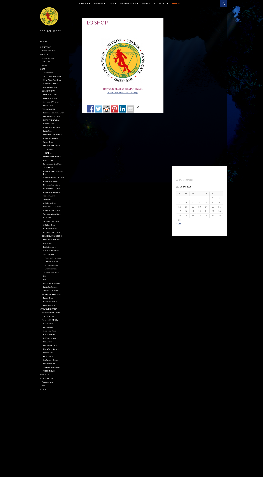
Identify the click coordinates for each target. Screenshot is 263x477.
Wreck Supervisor (51, 265)
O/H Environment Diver (52, 156)
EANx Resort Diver (50, 301)
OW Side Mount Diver (51, 116)
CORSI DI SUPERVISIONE (52, 236)
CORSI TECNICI (48, 167)
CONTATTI (146, 4)
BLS (44, 276)
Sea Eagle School (49, 364)
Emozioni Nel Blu (50, 345)
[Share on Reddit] (106, 109)
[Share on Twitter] (98, 109)
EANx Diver (47, 131)
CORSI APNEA (47, 72)
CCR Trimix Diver (49, 203)
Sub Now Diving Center (52, 367)
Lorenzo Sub (48, 353)
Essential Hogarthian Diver (53, 113)
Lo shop (176, 4)
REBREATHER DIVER (51, 145)
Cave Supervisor (51, 269)
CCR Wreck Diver (50, 228)
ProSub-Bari (48, 356)
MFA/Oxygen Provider (51, 283)
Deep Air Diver (48, 124)
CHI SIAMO (98, 4)
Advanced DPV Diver (50, 181)
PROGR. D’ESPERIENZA (51, 294)
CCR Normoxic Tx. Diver (52, 188)
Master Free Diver (50, 87)
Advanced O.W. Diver (51, 102)
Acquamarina (48, 327)
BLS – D (46, 280)
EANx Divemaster (49, 247)
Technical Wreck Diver (52, 214)
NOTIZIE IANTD (160, 4)
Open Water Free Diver (52, 80)
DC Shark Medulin (50, 338)
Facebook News (47, 382)
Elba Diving (47, 342)
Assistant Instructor (51, 250)
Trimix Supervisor (51, 261)
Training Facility (48, 323)
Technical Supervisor (53, 258)
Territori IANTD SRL (50, 320)
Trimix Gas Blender (50, 291)
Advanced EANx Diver (51, 138)
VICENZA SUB (49, 371)
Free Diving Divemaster (51, 239)
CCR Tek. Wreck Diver (51, 232)
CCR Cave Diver (49, 225)
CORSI (111, 4)
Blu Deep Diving (49, 334)
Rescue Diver (48, 105)
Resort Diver (48, 298)
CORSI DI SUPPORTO (50, 272)
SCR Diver (48, 153)
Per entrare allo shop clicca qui (122, 92)
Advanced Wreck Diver (51, 210)
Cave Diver (47, 218)
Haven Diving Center (51, 349)
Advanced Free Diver (50, 83)
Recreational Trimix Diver (52, 135)
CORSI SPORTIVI (48, 91)
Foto (43, 385)
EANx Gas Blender (50, 287)
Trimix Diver (48, 199)
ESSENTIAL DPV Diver (51, 120)
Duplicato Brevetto (49, 316)
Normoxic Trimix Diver (51, 185)
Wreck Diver (48, 142)
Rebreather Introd (50, 305)
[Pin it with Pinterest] (114, 109)
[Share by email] (130, 109)
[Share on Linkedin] (122, 109)
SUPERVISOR (48, 254)
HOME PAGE (83, 4)
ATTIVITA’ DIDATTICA (128, 4)
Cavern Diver (48, 160)
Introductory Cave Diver (52, 164)
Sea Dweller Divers (50, 360)
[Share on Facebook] (90, 109)
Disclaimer (46, 62)
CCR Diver (49, 149)
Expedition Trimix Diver (52, 207)
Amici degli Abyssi (49, 331)
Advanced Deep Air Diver (52, 127)
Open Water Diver (50, 94)
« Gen (178, 223)
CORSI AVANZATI (49, 109)
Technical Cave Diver (51, 221)
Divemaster (47, 243)
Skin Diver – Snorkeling (52, 76)
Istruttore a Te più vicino (51, 312)
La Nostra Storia (48, 58)
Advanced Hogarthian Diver (53, 177)
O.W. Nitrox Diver (50, 98)
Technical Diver (49, 196)
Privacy (44, 65)
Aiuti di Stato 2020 (49, 51)
